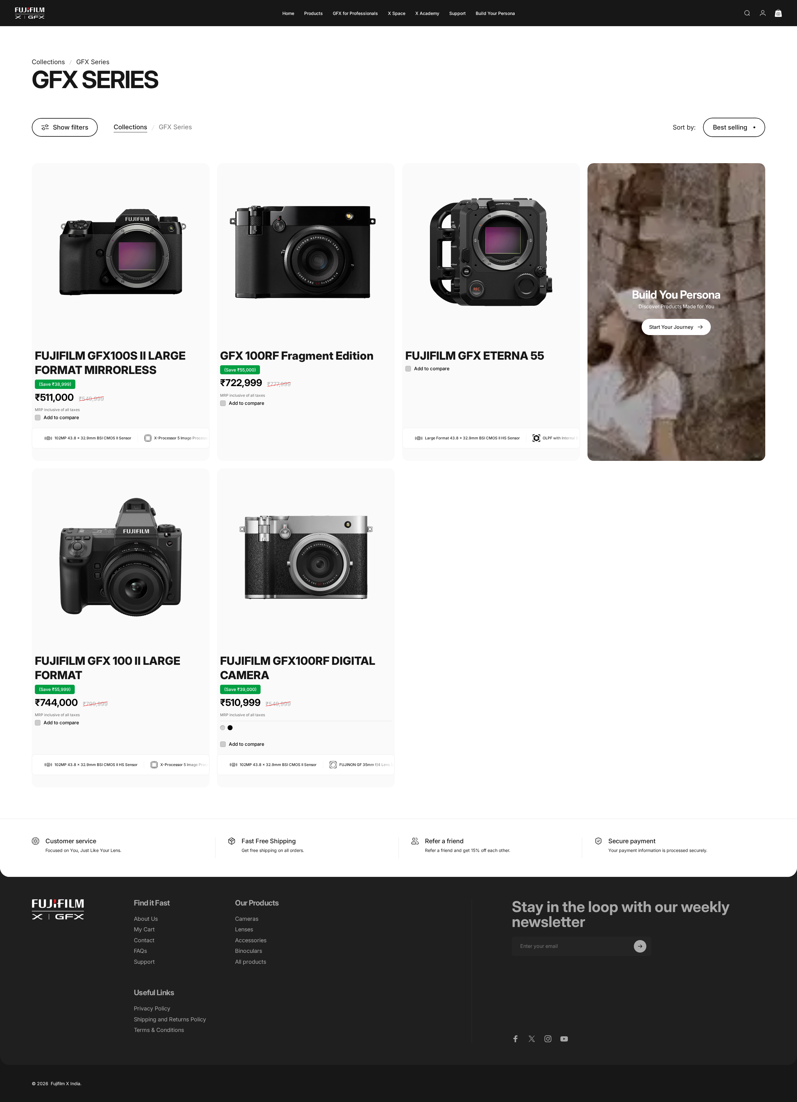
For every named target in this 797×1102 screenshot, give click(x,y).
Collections (48, 62)
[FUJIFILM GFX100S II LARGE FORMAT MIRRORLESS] (121, 252)
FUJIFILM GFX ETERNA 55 (474, 355)
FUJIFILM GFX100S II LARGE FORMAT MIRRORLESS (110, 363)
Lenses (244, 929)
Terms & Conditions (159, 1030)
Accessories (250, 940)
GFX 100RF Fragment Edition (297, 355)
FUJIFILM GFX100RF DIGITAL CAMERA (297, 668)
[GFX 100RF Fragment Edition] (306, 252)
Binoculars (248, 951)
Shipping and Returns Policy (170, 1019)
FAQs (140, 951)
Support (144, 961)
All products (250, 961)
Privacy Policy (152, 1008)
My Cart (144, 929)
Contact (144, 940)
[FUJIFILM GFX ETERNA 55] (491, 252)
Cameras (246, 918)
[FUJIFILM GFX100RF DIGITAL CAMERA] (306, 557)
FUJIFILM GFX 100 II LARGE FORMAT (107, 668)
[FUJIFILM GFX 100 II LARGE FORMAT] (121, 557)
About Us (146, 918)
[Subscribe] (640, 946)
